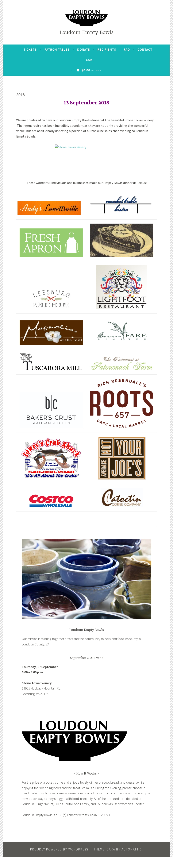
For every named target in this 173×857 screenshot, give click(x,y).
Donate (83, 49)
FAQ (127, 49)
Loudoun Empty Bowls (86, 33)
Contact (145, 49)
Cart (90, 60)
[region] (86, 579)
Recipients (106, 49)
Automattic (132, 849)
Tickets (30, 49)
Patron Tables (57, 49)
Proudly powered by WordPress (59, 849)
